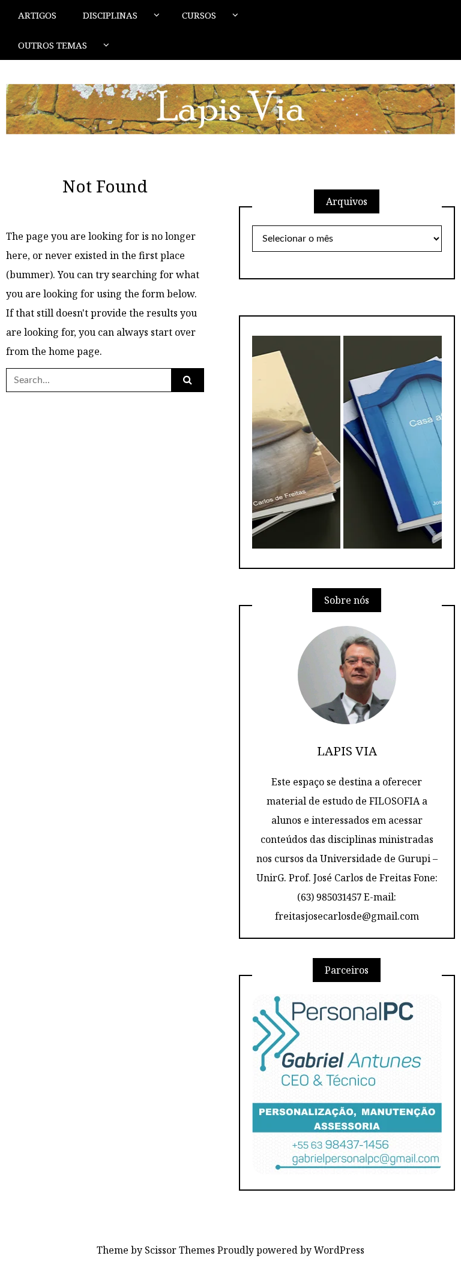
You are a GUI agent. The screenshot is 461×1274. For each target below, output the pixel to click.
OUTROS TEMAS (52, 45)
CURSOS (199, 15)
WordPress (339, 1250)
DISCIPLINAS (110, 15)
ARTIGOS (37, 15)
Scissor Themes (180, 1250)
